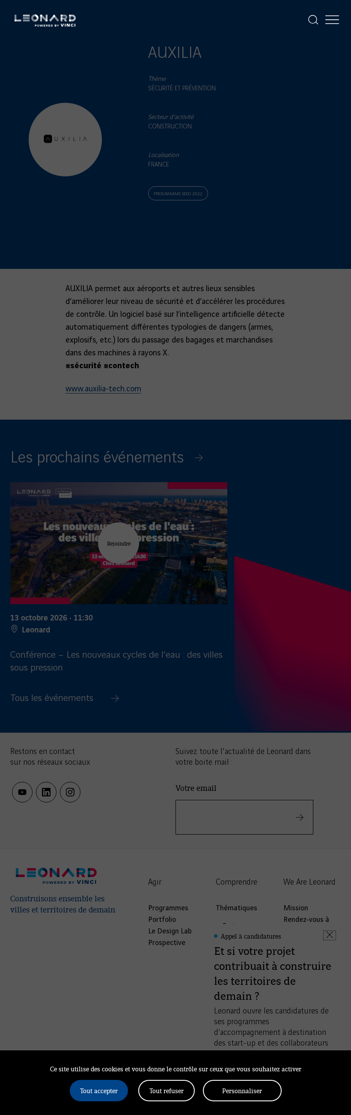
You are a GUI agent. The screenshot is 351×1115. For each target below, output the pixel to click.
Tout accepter (99, 1090)
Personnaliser (242, 1090)
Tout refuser (166, 1090)
